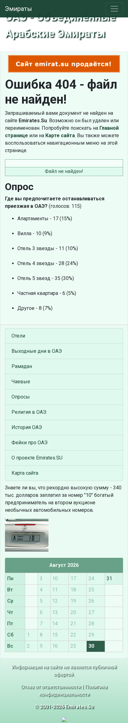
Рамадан (21, 366)
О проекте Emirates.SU (36, 458)
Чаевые (20, 382)
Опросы (20, 397)
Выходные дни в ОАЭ (36, 351)
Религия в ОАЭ (28, 412)
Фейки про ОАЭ (29, 442)
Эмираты (18, 8)
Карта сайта (24, 473)
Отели (18, 336)
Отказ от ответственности (51, 687)
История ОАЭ (26, 427)
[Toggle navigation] (114, 8)
